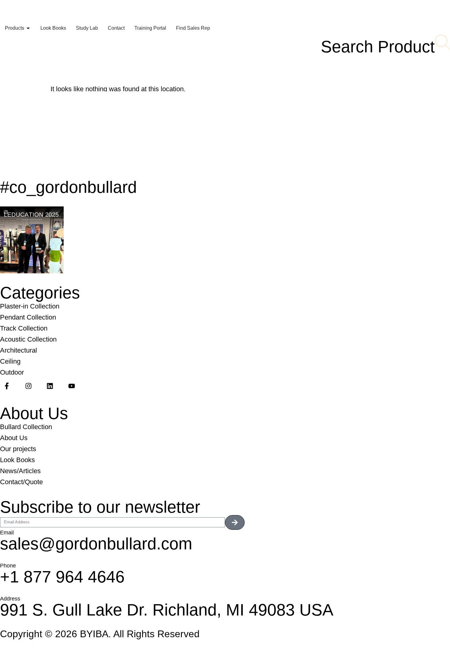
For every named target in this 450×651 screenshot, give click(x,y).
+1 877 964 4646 (62, 576)
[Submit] (235, 522)
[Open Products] (28, 28)
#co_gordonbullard (68, 187)
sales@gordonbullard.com (96, 543)
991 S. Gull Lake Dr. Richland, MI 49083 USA (166, 609)
